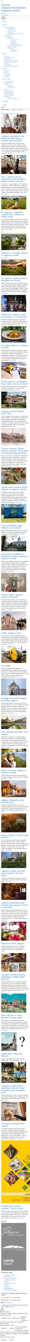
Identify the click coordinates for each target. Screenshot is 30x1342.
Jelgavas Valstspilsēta (13, 7)
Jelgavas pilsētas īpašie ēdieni (11, 66)
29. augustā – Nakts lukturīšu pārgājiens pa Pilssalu (14, 279)
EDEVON (11, 1307)
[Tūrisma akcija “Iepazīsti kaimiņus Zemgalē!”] (13, 582)
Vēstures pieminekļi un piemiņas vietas (15, 33)
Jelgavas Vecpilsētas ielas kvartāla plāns (12, 801)
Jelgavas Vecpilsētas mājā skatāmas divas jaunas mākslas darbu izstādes (12, 138)
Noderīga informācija (9, 95)
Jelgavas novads (10, 10)
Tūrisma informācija (9, 92)
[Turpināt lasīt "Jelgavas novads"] (13, 1248)
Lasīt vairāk (9, 153)
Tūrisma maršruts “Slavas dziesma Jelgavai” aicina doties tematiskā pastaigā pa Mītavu (14, 450)
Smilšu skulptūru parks (11, 632)
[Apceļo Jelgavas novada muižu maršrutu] (13, 823)
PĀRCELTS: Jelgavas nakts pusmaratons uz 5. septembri (14, 315)
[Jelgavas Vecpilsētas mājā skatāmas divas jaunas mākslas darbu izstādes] (13, 123)
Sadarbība (5, 101)
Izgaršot (4, 54)
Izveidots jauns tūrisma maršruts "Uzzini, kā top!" (12, 1207)
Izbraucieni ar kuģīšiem (15, 39)
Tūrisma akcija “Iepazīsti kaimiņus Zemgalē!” (12, 595)
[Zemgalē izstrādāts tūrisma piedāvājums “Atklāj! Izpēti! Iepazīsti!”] (13, 962)
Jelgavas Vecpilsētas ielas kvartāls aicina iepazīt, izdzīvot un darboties (14, 905)
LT (3, 15)
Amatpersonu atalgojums (11, 1290)
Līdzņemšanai (8, 64)
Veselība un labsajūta (12, 47)
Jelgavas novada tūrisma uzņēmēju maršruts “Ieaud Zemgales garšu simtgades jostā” (13, 1089)
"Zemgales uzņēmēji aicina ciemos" (13, 1124)
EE (5, 15)
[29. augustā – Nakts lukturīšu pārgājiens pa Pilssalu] (13, 267)
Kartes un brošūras (9, 81)
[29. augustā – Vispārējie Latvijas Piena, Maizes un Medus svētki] (13, 202)
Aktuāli (6, 1285)
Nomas (6, 89)
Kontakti (4, 104)
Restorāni (7, 56)
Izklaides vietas (11, 48)
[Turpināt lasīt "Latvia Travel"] (13, 1263)
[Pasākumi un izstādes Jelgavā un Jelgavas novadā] (13, 240)
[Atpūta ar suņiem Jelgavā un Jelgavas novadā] (13, 758)
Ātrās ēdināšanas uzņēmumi (11, 62)
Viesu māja (7, 73)
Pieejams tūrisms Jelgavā (12, 943)
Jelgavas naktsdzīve (14, 51)
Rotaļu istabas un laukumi (15, 49)
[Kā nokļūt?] (13, 654)
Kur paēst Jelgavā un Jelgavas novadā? (14, 346)
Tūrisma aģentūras (9, 93)
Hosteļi (6, 72)
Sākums (4, 21)
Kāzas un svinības (9, 90)
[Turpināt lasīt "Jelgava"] (13, 1231)
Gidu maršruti (10, 87)
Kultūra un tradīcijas (9, 27)
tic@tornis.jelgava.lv (8, 1302)
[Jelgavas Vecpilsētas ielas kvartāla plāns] (13, 788)
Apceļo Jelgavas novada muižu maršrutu (14, 836)
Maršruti (6, 84)
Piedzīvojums (8, 36)
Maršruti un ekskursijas (11, 1278)
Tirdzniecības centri (11, 97)
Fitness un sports (14, 42)
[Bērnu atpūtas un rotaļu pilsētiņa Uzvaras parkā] (13, 1003)
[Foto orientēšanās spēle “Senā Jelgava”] (13, 722)
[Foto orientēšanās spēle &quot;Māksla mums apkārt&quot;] (13, 513)
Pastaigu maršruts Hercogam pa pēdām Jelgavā (14, 699)
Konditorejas (7, 59)
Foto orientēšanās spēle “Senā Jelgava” (14, 732)
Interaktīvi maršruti (11, 86)
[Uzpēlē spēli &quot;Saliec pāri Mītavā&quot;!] (13, 1041)
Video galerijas (8, 1288)
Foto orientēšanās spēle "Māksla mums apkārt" (11, 526)
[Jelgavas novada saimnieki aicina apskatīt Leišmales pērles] (13, 860)
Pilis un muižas (11, 29)
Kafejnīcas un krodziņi (10, 57)
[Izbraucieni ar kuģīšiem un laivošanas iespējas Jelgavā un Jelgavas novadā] (13, 543)
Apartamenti (7, 76)
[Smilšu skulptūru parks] (13, 620)
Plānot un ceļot (6, 79)
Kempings (7, 75)
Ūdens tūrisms (13, 40)
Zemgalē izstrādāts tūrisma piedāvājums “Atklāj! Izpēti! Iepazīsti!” (13, 976)
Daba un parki (10, 37)
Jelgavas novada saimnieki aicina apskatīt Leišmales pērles (13, 873)
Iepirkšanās (7, 96)
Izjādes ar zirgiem (14, 41)
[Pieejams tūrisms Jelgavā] (13, 931)
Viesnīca (6, 71)
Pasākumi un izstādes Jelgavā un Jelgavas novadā (14, 253)
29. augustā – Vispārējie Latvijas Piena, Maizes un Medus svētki (12, 214)
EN (7, 15)
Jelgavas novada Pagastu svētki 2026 (12, 412)
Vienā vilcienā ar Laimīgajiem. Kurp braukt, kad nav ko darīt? (14, 382)
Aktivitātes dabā (13, 43)
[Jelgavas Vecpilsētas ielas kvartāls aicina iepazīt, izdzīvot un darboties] (13, 891)
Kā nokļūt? (6, 665)
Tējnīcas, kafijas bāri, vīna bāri (11, 60)
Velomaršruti (10, 85)
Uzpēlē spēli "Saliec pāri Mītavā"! (11, 1054)
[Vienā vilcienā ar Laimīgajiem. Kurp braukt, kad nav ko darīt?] (13, 370)
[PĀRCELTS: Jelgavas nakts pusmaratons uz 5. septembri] (13, 303)
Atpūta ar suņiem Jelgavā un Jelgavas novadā (13, 771)
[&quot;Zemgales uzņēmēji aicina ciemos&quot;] (13, 1111)
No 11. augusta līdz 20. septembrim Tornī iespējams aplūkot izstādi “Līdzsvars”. (13, 179)
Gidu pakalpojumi (9, 83)
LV (2, 15)
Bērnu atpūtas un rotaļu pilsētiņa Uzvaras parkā (11, 1016)
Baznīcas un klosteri (12, 31)
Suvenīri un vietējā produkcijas (14, 98)
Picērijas (6, 63)
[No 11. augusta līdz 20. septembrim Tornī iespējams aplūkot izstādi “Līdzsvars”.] (13, 164)
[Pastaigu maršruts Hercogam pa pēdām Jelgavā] (13, 687)
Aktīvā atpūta (10, 38)
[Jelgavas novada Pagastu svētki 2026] (13, 400)
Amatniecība (10, 32)
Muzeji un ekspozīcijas (12, 28)
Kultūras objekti (11, 34)
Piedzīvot (4, 25)
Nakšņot (4, 68)
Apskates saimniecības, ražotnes (14, 45)
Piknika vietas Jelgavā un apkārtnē (16, 44)
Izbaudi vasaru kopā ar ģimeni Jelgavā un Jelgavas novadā (14, 488)
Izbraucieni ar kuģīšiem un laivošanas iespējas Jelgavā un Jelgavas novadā (14, 556)
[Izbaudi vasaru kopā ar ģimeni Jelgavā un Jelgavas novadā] (13, 475)
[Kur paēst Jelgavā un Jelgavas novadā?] (13, 334)
